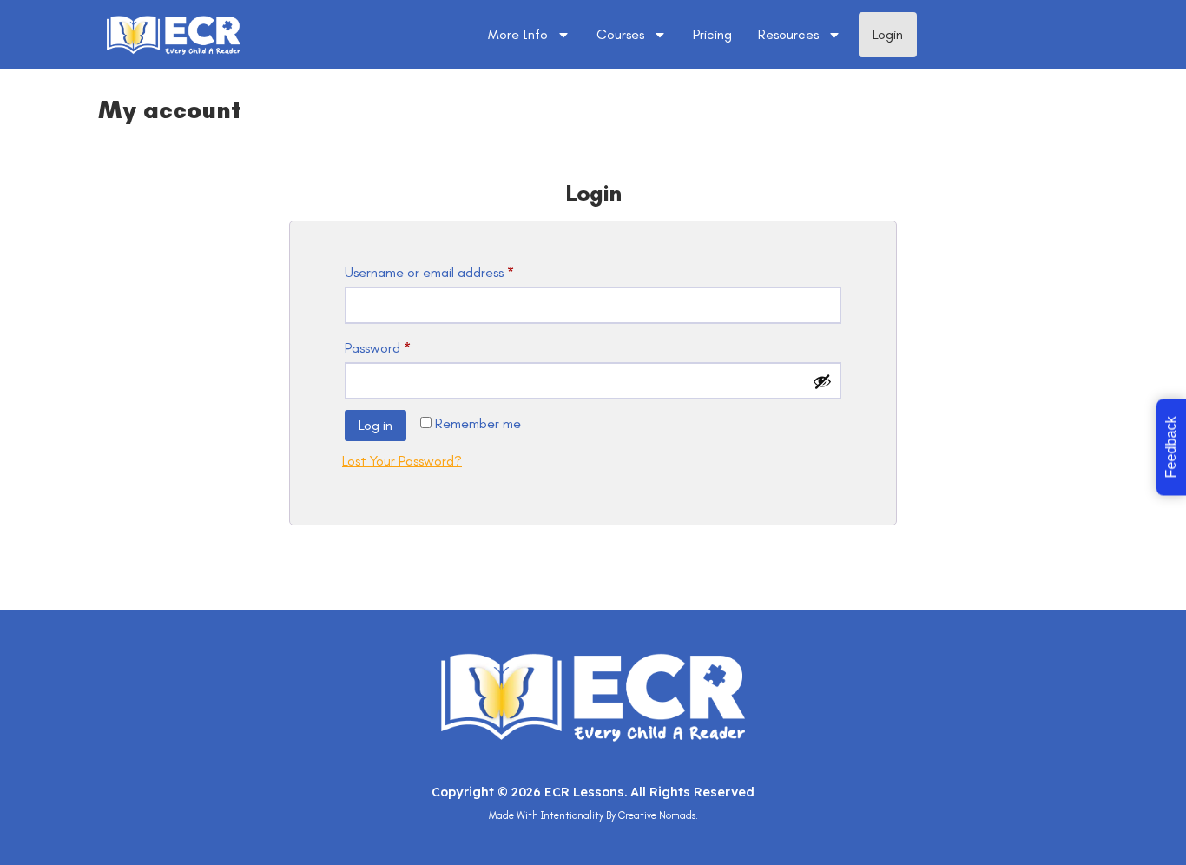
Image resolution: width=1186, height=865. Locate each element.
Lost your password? (402, 460)
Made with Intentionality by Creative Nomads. (593, 815)
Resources (788, 34)
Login (888, 34)
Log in (375, 425)
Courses (620, 34)
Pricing (712, 34)
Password (404, 345)
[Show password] (822, 381)
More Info (518, 34)
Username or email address (455, 270)
